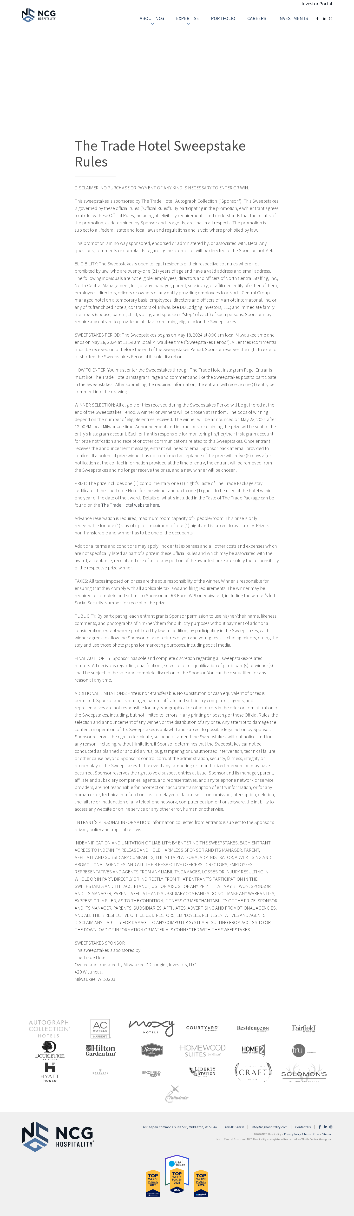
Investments (293, 18)
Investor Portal (317, 3)
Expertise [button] (187, 18)
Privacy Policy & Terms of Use (301, 1134)
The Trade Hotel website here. (130, 505)
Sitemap (327, 1134)
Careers (256, 18)
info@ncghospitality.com (270, 1127)
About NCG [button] (152, 18)
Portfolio (223, 18)
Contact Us (303, 1127)
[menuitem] (152, 18)
